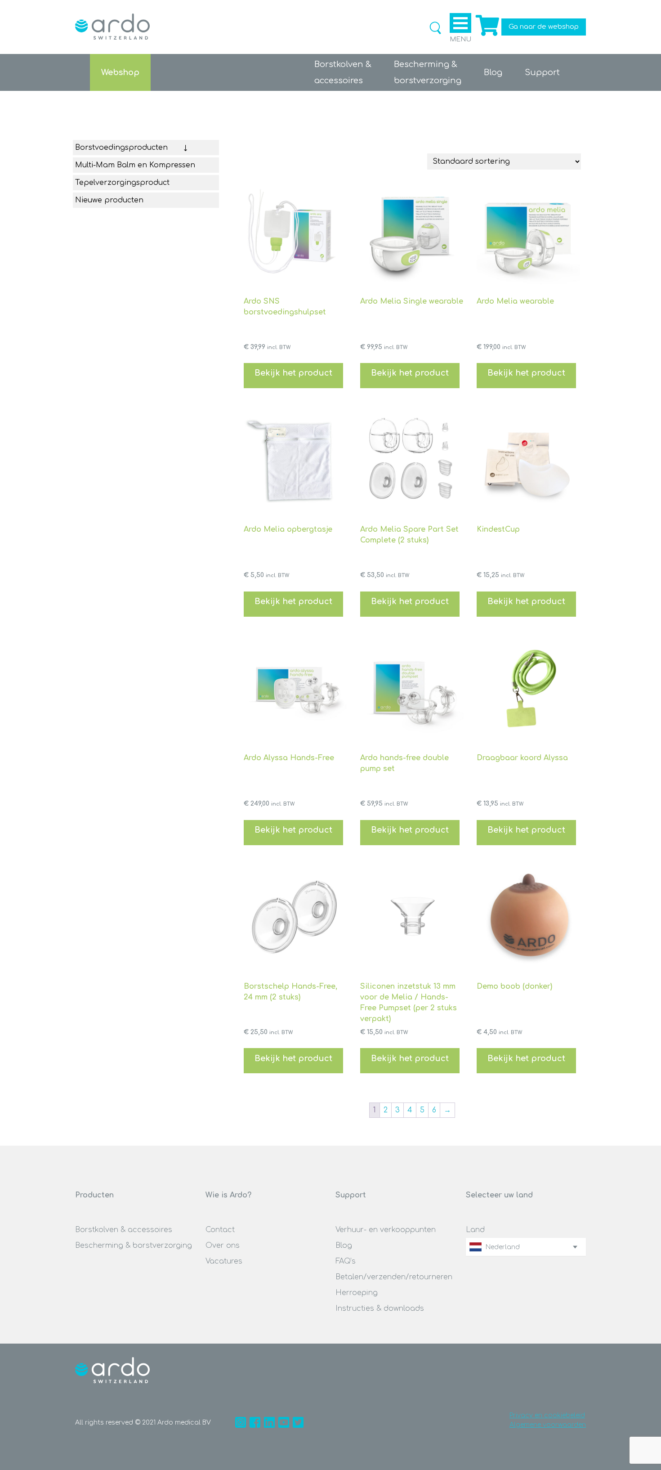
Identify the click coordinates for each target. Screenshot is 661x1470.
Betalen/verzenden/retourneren (393, 1277)
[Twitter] (298, 1422)
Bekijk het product (293, 372)
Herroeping (356, 1293)
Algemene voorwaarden (547, 1424)
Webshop (120, 72)
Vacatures (223, 1261)
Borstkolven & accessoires (123, 1230)
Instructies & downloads (379, 1308)
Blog (493, 72)
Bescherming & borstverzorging (133, 1245)
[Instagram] (240, 1422)
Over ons (222, 1245)
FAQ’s (345, 1261)
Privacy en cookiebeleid (547, 1415)
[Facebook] (255, 1422)
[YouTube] (283, 1422)
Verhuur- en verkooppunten (385, 1230)
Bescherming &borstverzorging (427, 72)
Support (542, 72)
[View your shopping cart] (486, 36)
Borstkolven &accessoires (342, 72)
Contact (220, 1230)
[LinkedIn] (269, 1422)
